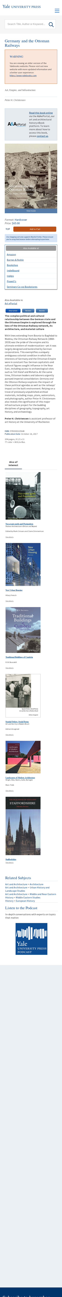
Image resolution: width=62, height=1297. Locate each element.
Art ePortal (11, 303)
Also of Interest (13, 463)
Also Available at (31, 248)
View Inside (31, 211)
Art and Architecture (16, 884)
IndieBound (13, 270)
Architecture (36, 884)
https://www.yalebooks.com (23, 75)
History (9, 897)
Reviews (28, 311)
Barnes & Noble (15, 259)
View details (10, 537)
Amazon (11, 254)
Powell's (11, 281)
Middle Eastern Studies (28, 897)
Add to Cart (35, 229)
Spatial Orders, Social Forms (17, 721)
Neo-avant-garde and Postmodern (19, 523)
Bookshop (12, 265)
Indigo (10, 275)
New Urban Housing (14, 590)
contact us (42, 136)
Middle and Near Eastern (43, 894)
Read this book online (41, 112)
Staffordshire (11, 859)
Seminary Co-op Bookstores (22, 286)
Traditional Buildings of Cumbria (19, 657)
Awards (42, 311)
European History (25, 900)
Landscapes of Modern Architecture (20, 777)
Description (13, 311)
